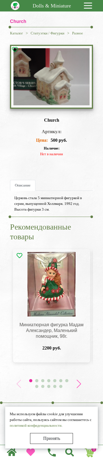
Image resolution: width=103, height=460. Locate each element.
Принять (51, 438)
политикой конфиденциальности (36, 425)
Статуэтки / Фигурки (47, 33)
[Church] (51, 77)
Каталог (16, 33)
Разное (77, 33)
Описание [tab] (23, 185)
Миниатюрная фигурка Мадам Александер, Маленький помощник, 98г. (51, 330)
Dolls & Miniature (52, 6)
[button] (78, 384)
